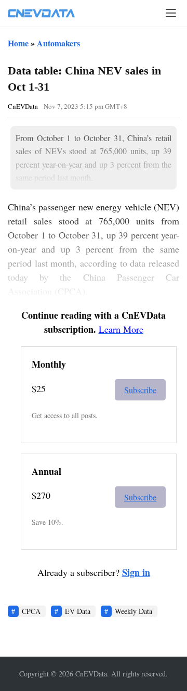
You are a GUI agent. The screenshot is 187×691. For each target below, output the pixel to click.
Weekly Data (133, 611)
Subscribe (140, 389)
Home (18, 43)
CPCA (31, 611)
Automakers (58, 43)
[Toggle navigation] (171, 13)
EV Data (77, 611)
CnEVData (23, 106)
